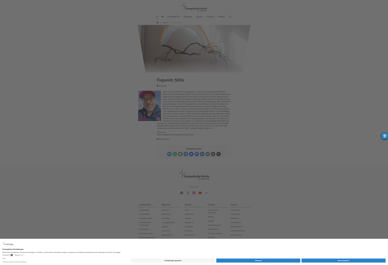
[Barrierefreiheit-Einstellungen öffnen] (384, 136)
